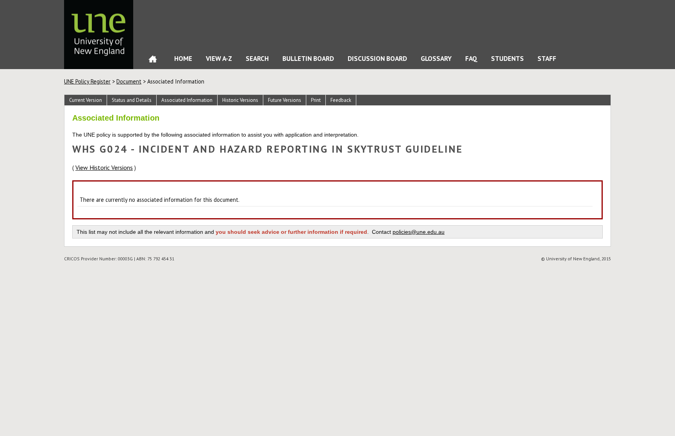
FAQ (471, 58)
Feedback (340, 100)
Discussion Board (377, 58)
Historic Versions (240, 100)
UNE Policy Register (87, 81)
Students (507, 58)
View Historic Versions (104, 167)
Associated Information (186, 100)
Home (153, 60)
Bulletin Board (308, 58)
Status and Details (132, 100)
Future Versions (284, 100)
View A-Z (219, 58)
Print (316, 100)
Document (128, 81)
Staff (547, 58)
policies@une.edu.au (419, 232)
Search (257, 58)
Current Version (85, 100)
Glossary (436, 58)
